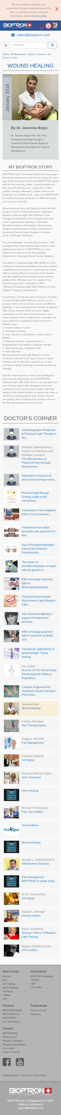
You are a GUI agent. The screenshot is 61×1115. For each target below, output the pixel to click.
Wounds (7, 976)
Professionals (18, 54)
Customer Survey (11, 1052)
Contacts (8, 1028)
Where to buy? (10, 1037)
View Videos (36, 987)
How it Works (38, 971)
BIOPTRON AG (10, 1033)
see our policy (39, 15)
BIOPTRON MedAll (12, 1010)
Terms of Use (26, 1075)
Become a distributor (13, 1040)
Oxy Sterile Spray (11, 1021)
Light (32, 983)
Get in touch (9, 1048)
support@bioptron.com (30, 1107)
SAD (5, 998)
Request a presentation (14, 1044)
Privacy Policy (39, 1075)
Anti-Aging (8, 991)
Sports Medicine (11, 987)
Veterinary (35, 1014)
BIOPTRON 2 (9, 1017)
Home (6, 54)
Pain (5, 980)
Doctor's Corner (36, 54)
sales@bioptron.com (33, 35)
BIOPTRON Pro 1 (11, 1014)
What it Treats (11, 971)
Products (8, 1005)
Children (7, 995)
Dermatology (9, 983)
